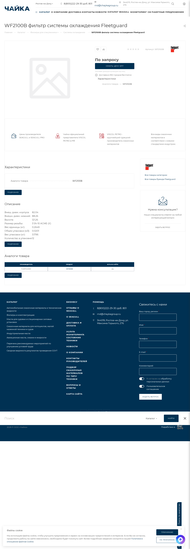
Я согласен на (159, 380)
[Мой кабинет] (184, 4)
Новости (72, 346)
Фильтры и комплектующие (20, 315)
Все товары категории (156, 175)
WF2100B (69, 269)
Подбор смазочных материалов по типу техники (74, 373)
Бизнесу (71, 302)
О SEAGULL (72, 317)
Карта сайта (74, 394)
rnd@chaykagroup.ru (106, 5)
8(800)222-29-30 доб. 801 (77, 3)
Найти (171, 418)
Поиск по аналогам (179, 514)
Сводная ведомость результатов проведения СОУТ (32, 350)
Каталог (12, 302)
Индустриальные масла (18, 333)
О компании (74, 352)
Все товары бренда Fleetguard (160, 179)
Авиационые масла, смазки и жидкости (26, 337)
